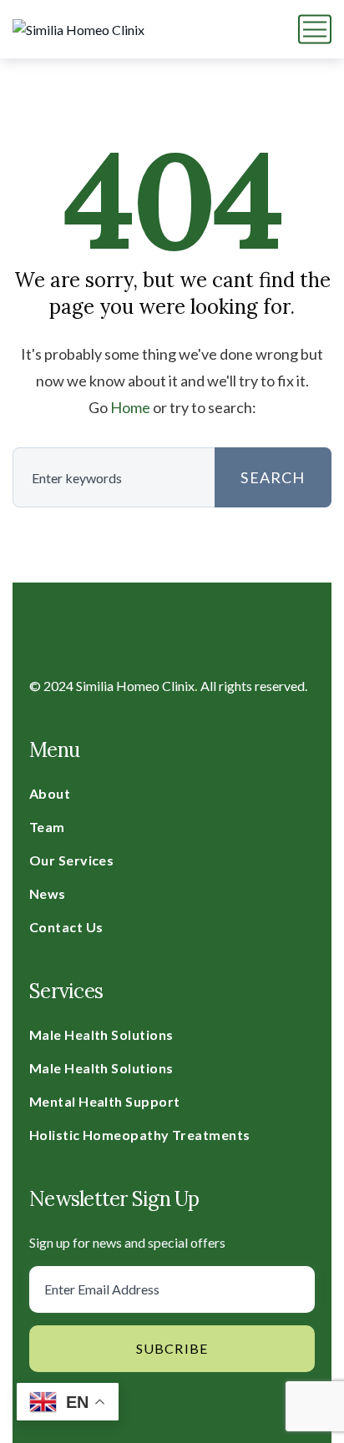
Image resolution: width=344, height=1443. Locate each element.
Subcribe (172, 1348)
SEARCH (272, 477)
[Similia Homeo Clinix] (78, 29)
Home (130, 407)
